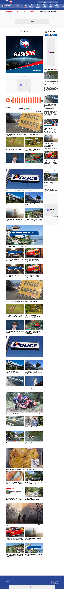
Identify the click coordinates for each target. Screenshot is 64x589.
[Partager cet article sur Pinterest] (24, 109)
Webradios (24, 8)
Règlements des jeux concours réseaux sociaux (54, 579)
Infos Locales (17, 579)
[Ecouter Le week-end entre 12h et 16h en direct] (51, 34)
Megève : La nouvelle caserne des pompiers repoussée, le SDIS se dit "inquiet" (50, 162)
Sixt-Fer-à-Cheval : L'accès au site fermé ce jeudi (50, 184)
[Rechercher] (57, 2)
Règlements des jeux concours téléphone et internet (54, 584)
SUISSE (21, 11)
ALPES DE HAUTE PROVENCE (34, 11)
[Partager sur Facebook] (19, 109)
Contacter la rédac (18, 580)
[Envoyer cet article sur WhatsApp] (27, 109)
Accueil (3, 8)
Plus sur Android (44, 579)
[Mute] (17, 5)
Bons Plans (10, 8)
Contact (7, 577)
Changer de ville (59, 11)
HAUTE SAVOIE (9, 11)
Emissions (25, 579)
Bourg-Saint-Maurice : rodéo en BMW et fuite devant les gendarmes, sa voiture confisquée (51, 106)
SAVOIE (14, 11)
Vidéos (46, 8)
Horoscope (53, 8)
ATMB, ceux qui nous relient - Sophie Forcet (50, 129)
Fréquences (8, 581)
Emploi (61, 8)
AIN (17, 11)
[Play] (1, 5)
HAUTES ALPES (26, 11)
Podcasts (32, 8)
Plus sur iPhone (44, 577)
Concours (40, 8)
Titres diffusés (8, 580)
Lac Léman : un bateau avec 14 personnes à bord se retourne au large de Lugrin (51, 82)
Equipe (7, 579)
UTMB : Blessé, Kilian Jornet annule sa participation (50, 145)
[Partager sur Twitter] (22, 109)
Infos (18, 8)
